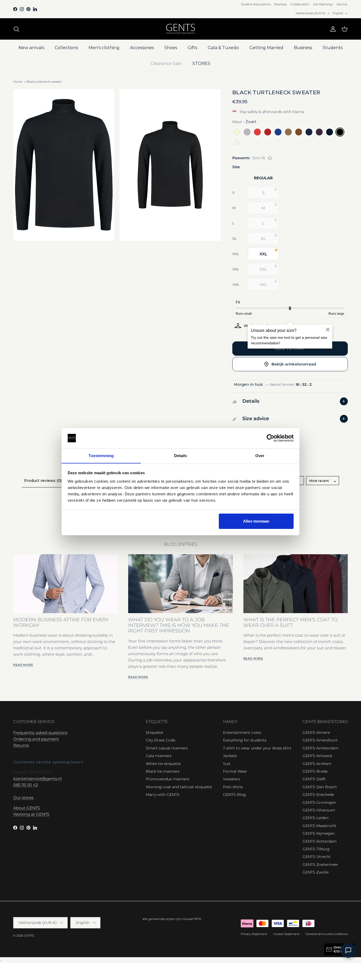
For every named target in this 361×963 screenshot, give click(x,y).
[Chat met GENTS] (348, 950)
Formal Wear (235, 771)
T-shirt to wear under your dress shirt (257, 748)
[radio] (236, 132)
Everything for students (244, 740)
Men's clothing (104, 47)
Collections (66, 47)
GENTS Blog (234, 794)
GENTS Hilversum (319, 810)
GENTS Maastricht (319, 825)
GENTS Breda (315, 771)
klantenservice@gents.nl (37, 778)
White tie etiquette (163, 763)
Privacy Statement (254, 934)
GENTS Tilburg (316, 849)
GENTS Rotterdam (320, 841)
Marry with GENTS (162, 794)
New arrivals (31, 47)
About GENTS (26, 807)
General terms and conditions (327, 934)
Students (333, 47)
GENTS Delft (314, 779)
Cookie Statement (286, 934)
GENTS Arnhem (317, 763)
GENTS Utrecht (317, 856)
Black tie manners (162, 771)
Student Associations (256, 4)
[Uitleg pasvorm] (269, 158)
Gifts (192, 47)
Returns (21, 745)
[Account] (332, 29)
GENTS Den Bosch (320, 787)
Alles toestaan (256, 521)
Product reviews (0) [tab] (43, 480)
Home (17, 82)
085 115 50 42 (25, 784)
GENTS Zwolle (315, 872)
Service (342, 4)
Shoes (170, 47)
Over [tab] (259, 455)
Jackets (230, 755)
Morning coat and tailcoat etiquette (179, 787)
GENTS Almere (316, 732)
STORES (201, 63)
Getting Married (266, 47)
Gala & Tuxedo (223, 47)
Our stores (23, 797)
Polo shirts (233, 787)
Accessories (142, 47)
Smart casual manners (167, 748)
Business (280, 4)
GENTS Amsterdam (321, 748)
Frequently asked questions (40, 732)
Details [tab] (180, 455)
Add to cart (290, 348)
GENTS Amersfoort (320, 740)
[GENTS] (180, 29)
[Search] (16, 29)
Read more (23, 665)
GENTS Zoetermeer (320, 864)
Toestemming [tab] (101, 455)
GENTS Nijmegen (319, 833)
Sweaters (231, 779)
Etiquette (154, 732)
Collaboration (299, 4)
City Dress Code (160, 740)
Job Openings (323, 4)
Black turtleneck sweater (44, 82)
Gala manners (159, 755)
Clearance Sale (166, 63)
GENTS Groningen (319, 802)
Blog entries (180, 544)
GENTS (29, 935)
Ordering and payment (36, 738)
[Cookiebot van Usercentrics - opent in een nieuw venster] (270, 438)
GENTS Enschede (318, 794)
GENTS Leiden (315, 817)
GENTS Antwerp (317, 755)
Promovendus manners (167, 779)
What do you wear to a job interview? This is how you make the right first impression (178, 625)
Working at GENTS (31, 814)
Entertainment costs (242, 732)
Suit (226, 763)
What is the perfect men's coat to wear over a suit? (290, 622)
